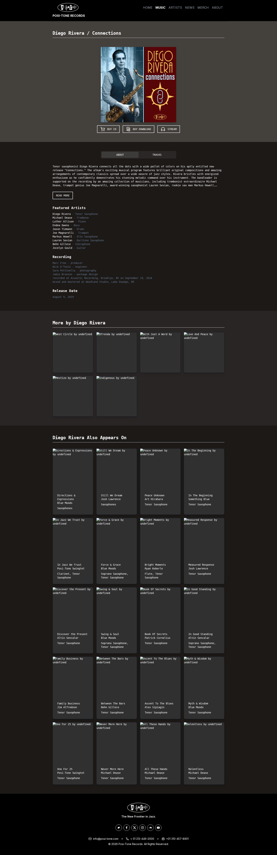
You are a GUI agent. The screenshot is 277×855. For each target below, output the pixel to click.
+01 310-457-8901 (177, 838)
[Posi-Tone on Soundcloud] (150, 827)
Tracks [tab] (156, 154)
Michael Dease (62, 217)
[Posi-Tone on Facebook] (126, 827)
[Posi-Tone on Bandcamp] (119, 827)
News (189, 7)
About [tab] (120, 154)
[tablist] (138, 155)
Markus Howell (62, 236)
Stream (172, 129)
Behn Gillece (62, 244)
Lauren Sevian (62, 240)
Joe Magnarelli (63, 232)
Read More (63, 195)
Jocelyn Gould (62, 247)
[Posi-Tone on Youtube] (158, 827)
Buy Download (142, 129)
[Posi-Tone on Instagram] (142, 827)
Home (147, 7)
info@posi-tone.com (105, 838)
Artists (175, 7)
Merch (203, 7)
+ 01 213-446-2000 (142, 838)
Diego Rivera (68, 33)
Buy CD (111, 129)
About (217, 7)
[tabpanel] (138, 231)
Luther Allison (63, 221)
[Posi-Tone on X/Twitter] (134, 827)
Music (160, 7)
